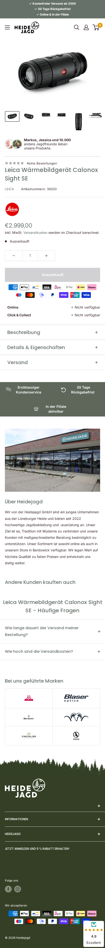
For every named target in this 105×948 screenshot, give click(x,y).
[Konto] (86, 27)
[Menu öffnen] (7, 27)
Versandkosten (35, 232)
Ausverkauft (52, 274)
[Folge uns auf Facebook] (8, 889)
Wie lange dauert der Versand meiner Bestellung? (42, 631)
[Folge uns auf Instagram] (17, 889)
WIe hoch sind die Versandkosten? (39, 651)
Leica (9, 189)
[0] (96, 27)
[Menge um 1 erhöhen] (46, 256)
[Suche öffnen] (76, 27)
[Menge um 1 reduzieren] (13, 256)
